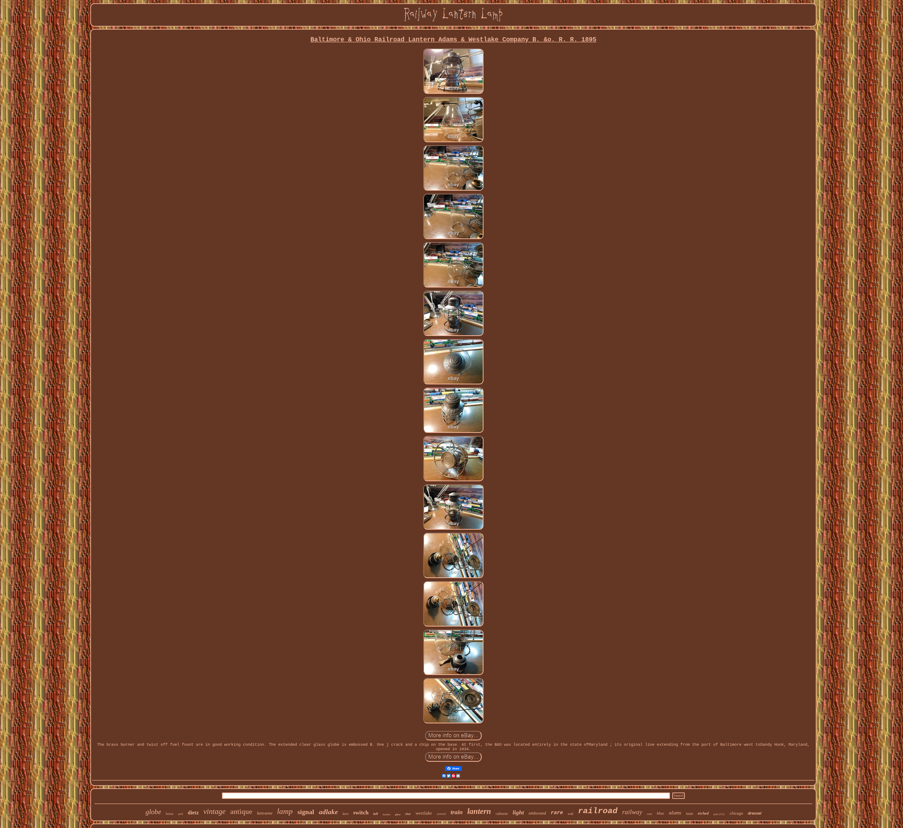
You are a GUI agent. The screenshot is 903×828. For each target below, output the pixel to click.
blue (660, 813)
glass (397, 814)
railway (632, 812)
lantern (479, 811)
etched (703, 813)
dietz (193, 813)
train (457, 812)
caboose (502, 814)
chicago (736, 813)
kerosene (264, 813)
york (180, 814)
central (441, 814)
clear (408, 814)
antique (241, 811)
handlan (386, 814)
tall (375, 814)
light (518, 812)
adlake (328, 812)
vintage (214, 811)
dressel (754, 813)
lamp (285, 811)
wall (570, 814)
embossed (537, 813)
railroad (598, 811)
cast (649, 814)
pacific (719, 814)
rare (557, 813)
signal (305, 812)
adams (675, 813)
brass (169, 814)
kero (346, 814)
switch (360, 812)
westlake (424, 813)
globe (153, 812)
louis (689, 814)
